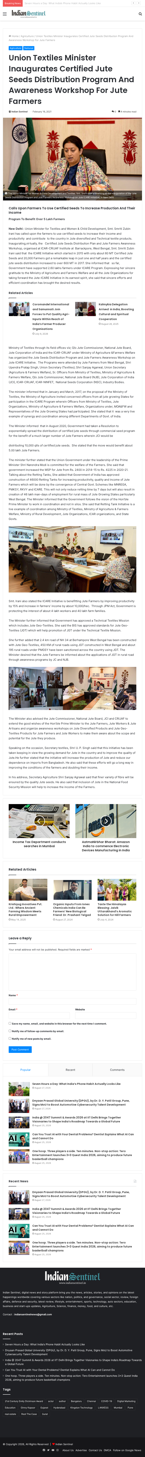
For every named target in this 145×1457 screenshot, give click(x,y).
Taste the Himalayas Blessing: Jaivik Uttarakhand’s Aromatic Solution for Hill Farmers (115, 909)
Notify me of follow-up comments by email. (38, 1031)
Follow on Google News (127, 1450)
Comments (117, 1070)
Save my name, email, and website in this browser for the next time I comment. (59, 1023)
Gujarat (44, 1407)
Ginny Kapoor (28, 1407)
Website (80, 1009)
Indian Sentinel (20, 111)
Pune (130, 1407)
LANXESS (103, 1407)
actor (51, 1401)
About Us (68, 1450)
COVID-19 (106, 1401)
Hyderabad (59, 1407)
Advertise (81, 1450)
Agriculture (27, 36)
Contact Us (95, 1450)
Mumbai (118, 1407)
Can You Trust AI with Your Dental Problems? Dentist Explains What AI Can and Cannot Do (60, 1369)
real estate (10, 1414)
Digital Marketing (126, 1401)
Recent (70, 1070)
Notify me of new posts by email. (31, 1038)
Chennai (91, 1401)
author (62, 1401)
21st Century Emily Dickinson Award (24, 1401)
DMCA (107, 1450)
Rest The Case (29, 1414)
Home (15, 36)
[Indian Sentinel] (29, 13)
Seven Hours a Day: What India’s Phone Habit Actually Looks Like (76, 1084)
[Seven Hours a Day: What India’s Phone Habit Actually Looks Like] (19, 1089)
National (28, 48)
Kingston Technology (81, 1407)
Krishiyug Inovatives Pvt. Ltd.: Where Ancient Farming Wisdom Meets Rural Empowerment (25, 909)
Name (13, 995)
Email (13, 1009)
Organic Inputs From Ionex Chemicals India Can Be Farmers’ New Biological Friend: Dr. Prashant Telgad (72, 909)
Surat (45, 1414)
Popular (25, 1070)
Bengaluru (76, 1401)
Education (10, 1407)
